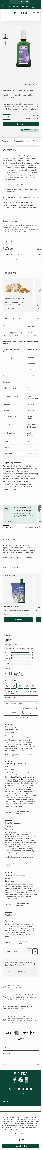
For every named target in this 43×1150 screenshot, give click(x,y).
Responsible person (22, 141)
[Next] (39, 5)
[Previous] (36, 5)
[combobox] (6, 117)
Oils (6, 19)
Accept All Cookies (21, 1146)
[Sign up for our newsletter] (33, 971)
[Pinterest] (27, 1089)
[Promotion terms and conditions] (32, 7)
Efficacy (36, 141)
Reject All (21, 1140)
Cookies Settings (20, 1134)
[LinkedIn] (23, 1089)
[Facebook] (10, 1089)
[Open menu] (37, 13)
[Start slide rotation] (3, 5)
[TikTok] (31, 1089)
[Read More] (14, 1080)
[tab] (5, 36)
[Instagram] (14, 1089)
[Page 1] (5, 35)
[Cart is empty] (34, 13)
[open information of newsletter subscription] (35, 964)
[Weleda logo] (20, 13)
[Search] (4, 13)
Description (7, 141)
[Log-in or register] (7, 13)
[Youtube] (18, 1089)
